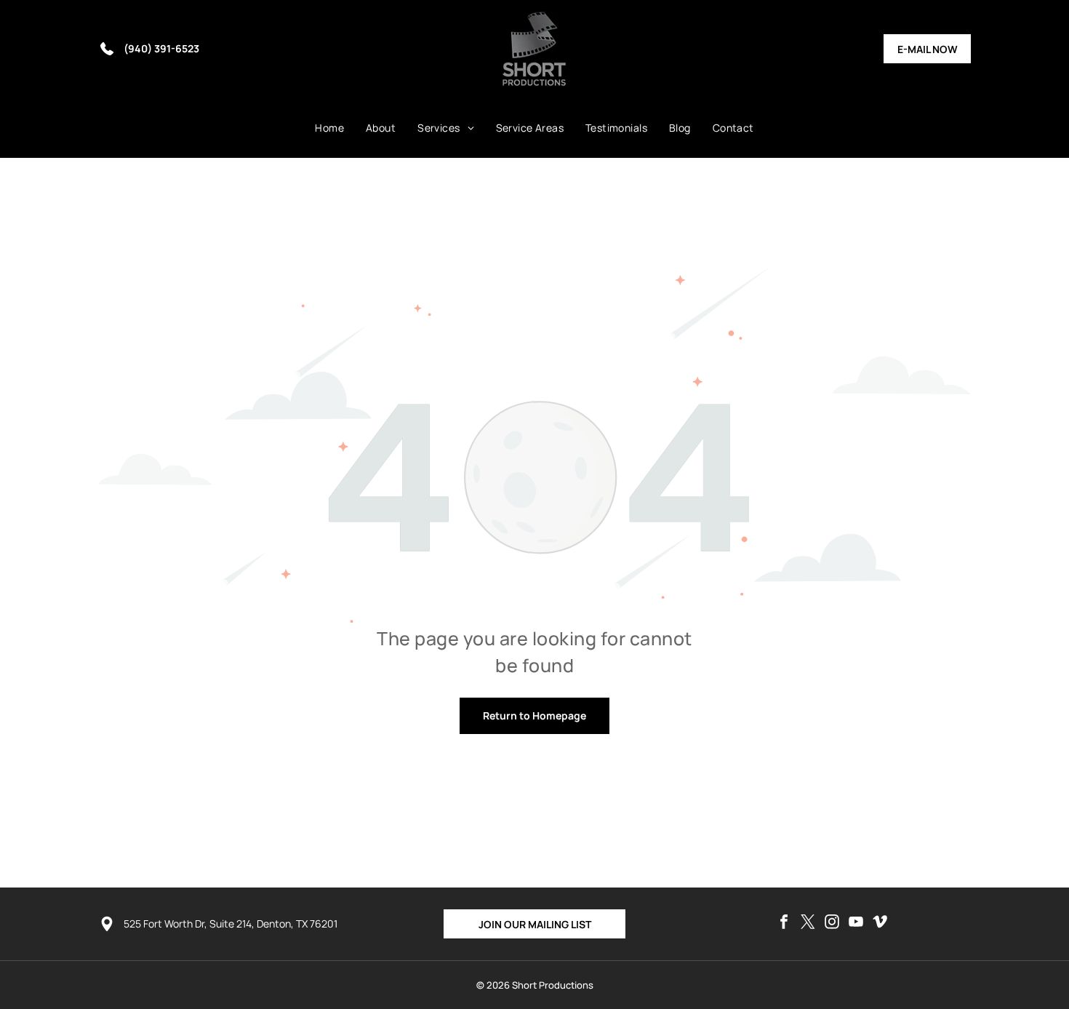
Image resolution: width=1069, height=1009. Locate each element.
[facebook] (784, 923)
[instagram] (832, 923)
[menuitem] (329, 128)
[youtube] (856, 923)
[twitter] (808, 923)
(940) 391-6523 (161, 48)
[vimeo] (880, 923)
